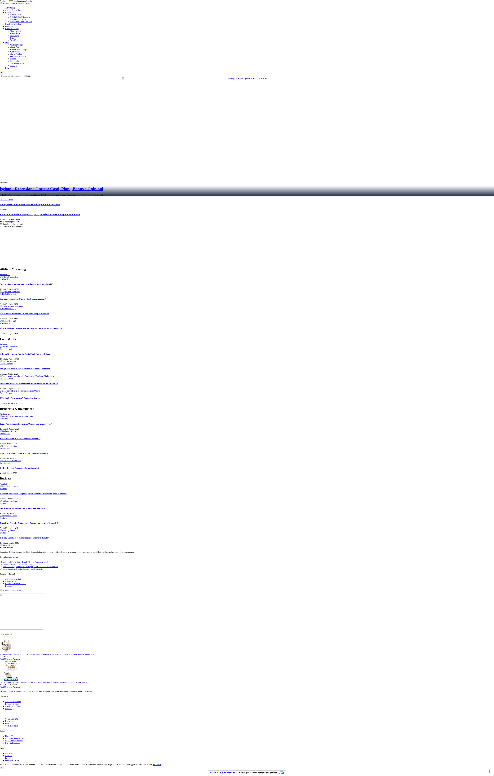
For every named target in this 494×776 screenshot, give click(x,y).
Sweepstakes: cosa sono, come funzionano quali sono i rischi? (26, 284)
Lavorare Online (12, 29)
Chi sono (8, 753)
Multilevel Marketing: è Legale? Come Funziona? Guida (25, 562)
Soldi (7, 42)
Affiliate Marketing (13, 10)
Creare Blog (15, 33)
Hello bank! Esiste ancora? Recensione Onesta (20, 398)
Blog (7, 68)
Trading (13, 66)
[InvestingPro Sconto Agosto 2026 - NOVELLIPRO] (247, 78)
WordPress (14, 40)
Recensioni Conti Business (21, 22)
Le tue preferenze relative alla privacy (258, 772)
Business (8, 12)
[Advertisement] (247, 247)
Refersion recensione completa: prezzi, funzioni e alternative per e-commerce (33, 494)
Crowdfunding (16, 54)
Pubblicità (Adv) (12, 760)
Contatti (8, 756)
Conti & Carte (11, 581)
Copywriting (15, 31)
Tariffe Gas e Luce (17, 63)
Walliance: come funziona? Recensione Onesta (20, 438)
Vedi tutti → (5, 274)
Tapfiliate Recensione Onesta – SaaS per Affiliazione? (23, 299)
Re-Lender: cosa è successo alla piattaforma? (19, 468)
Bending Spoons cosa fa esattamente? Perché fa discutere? (25, 538)
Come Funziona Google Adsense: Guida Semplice (23, 569)
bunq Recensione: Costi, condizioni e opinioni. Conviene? (25, 369)
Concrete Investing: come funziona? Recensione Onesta (24, 453)
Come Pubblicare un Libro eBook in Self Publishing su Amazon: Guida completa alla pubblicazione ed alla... (44, 682)
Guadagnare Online (13, 24)
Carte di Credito (16, 45)
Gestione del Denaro (18, 56)
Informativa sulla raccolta (222, 772)
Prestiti (13, 59)
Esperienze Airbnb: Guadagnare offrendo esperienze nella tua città (29, 523)
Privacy (8, 758)
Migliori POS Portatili (19, 19)
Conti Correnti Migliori (19, 49)
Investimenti (10, 26)
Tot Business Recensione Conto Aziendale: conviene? (23, 508)
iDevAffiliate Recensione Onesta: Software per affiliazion (24, 314)
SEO (12, 38)
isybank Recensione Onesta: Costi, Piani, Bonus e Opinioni (51, 188)
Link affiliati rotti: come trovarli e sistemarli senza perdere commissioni (31, 328)
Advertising (10, 8)
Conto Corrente (16, 47)
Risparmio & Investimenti (15, 583)
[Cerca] (2, 73)
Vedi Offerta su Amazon (10, 659)
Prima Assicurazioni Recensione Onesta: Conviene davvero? (26, 424)
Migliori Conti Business (20, 17)
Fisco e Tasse (15, 15)
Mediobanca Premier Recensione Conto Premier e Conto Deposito (29, 383)
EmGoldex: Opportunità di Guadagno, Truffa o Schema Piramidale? (30, 567)
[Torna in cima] (2, 767)
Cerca (27, 76)
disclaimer (157, 765)
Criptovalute (15, 52)
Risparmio (14, 61)
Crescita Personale (12, 743)
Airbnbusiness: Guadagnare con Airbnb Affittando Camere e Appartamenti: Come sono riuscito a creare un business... (48, 654)
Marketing (14, 35)
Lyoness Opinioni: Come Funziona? (17, 564)
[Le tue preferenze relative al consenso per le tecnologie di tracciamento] (489, 771)
